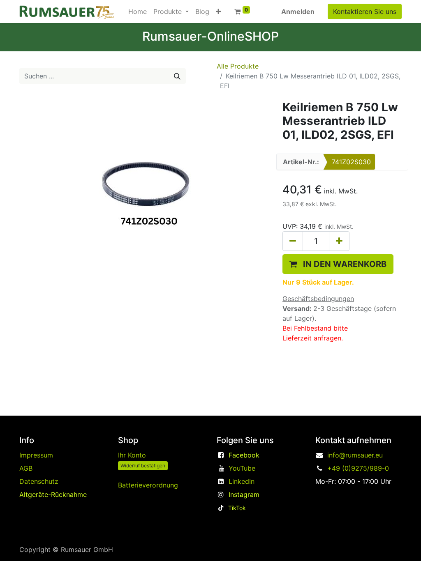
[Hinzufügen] (339, 241)
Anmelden (298, 11)
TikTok (237, 507)
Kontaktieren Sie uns (364, 11)
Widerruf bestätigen (142, 465)
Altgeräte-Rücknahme (53, 494)
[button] (218, 11)
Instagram (244, 494)
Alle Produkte (238, 66)
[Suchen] (177, 76)
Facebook (244, 455)
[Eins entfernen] (292, 241)
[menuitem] (137, 11)
